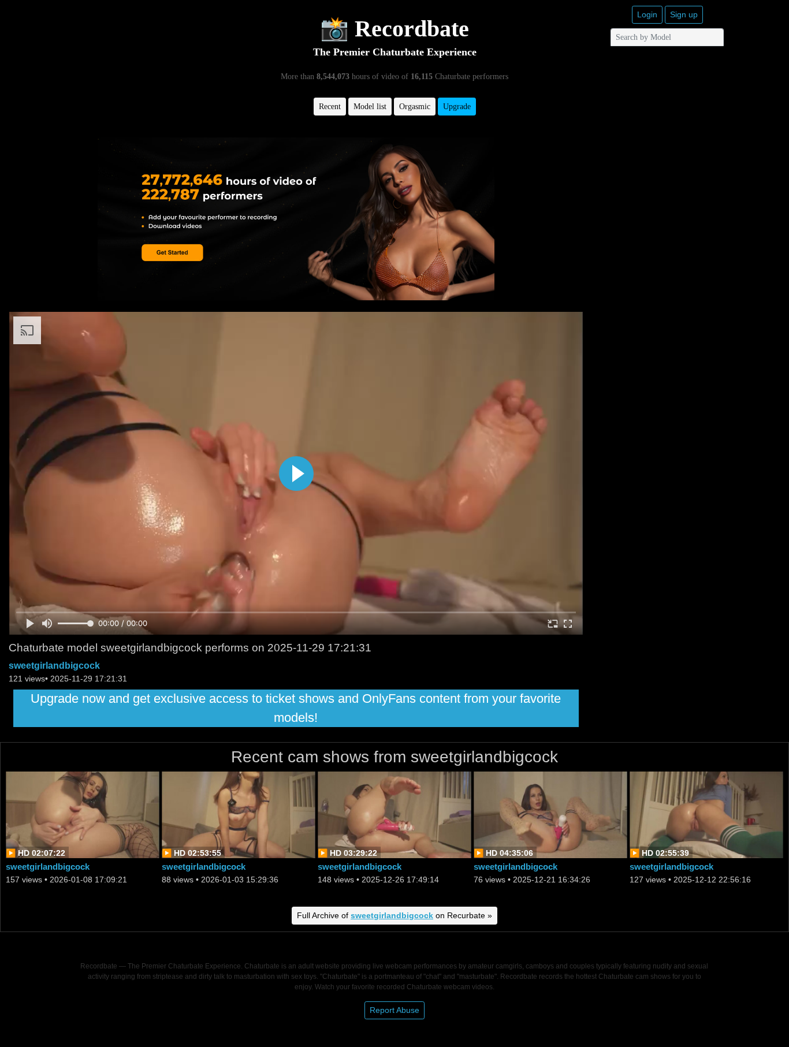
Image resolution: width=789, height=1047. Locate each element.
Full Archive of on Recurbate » (394, 915)
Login (647, 14)
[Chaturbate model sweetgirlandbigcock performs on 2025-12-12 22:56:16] (706, 814)
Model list (369, 106)
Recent (330, 106)
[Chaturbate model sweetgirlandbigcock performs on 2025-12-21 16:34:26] (550, 814)
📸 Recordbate (394, 29)
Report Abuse (394, 1010)
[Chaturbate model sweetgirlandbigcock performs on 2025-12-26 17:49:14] (394, 814)
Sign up (684, 14)
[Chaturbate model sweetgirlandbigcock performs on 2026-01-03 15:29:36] (238, 814)
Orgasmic (414, 106)
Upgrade (457, 106)
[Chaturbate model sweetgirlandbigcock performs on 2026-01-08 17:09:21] (82, 814)
